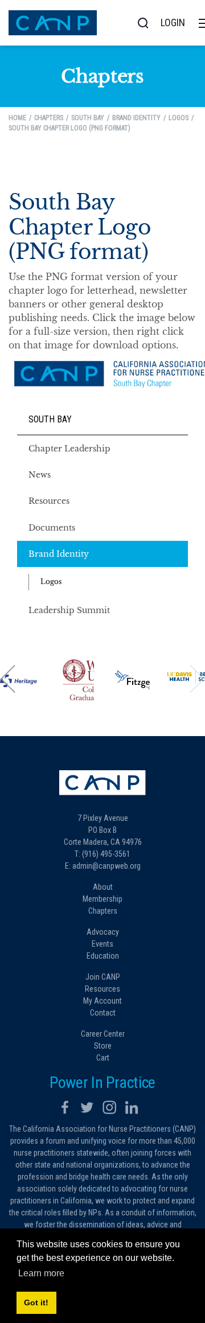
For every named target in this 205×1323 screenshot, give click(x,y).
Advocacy (103, 931)
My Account (102, 1000)
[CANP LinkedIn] (131, 1107)
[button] (8, 678)
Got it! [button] (36, 1302)
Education (103, 955)
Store (103, 1045)
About (103, 886)
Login (173, 22)
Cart (102, 1057)
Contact (103, 1012)
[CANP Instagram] (109, 1107)
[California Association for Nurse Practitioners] (53, 22)
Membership (102, 898)
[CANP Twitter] (87, 1107)
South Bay (50, 419)
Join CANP (102, 976)
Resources (102, 988)
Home (17, 118)
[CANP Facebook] (65, 1107)
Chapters (102, 910)
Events (102, 943)
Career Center (103, 1033)
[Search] (143, 23)
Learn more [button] (41, 1273)
